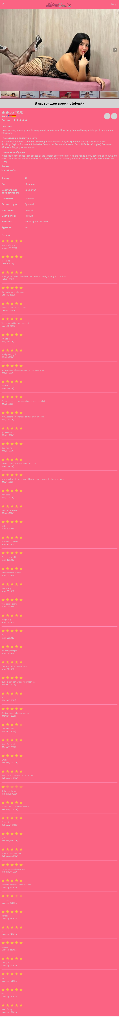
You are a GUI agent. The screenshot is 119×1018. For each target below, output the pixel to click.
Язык (4, 116)
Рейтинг (6, 120)
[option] (9, 94)
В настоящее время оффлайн (59, 103)
